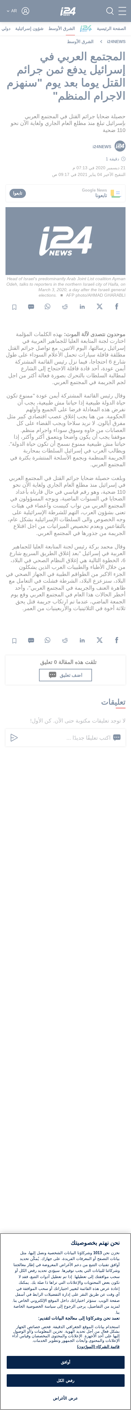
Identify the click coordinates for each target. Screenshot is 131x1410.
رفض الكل (65, 1380)
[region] (65, 1321)
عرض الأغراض (65, 1398)
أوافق (65, 1362)
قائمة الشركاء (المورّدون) (98, 1346)
